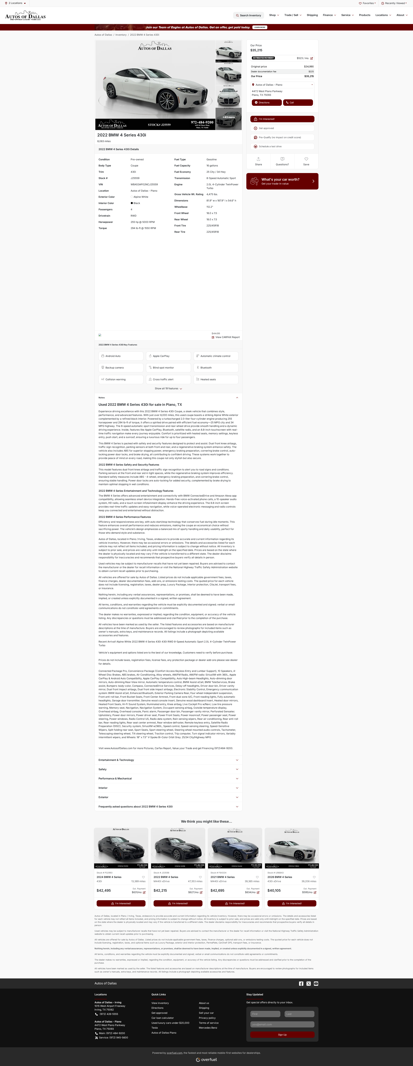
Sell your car (206, 1012)
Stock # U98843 (275, 873)
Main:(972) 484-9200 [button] (112, 1033)
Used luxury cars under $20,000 (170, 1022)
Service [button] (345, 15)
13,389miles (138, 881)
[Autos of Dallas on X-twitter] (307, 983)
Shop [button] (272, 15)
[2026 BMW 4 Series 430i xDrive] (292, 848)
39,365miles (252, 881)
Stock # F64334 (218, 873)
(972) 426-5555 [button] (109, 1014)
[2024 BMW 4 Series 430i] (121, 848)
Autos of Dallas (103, 34)
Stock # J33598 (161, 873)
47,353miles (195, 881)
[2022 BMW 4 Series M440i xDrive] (178, 848)
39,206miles (309, 881)
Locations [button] (382, 15)
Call (292, 102)
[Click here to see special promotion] (206, 27)
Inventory (121, 34)
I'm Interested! (267, 119)
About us (204, 1003)
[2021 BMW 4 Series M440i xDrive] (235, 848)
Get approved (266, 128)
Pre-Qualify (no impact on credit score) (280, 137)
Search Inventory (250, 15)
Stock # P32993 (104, 873)
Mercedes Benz (208, 1027)
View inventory (160, 1003)
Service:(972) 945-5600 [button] (113, 1037)
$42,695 (217, 890)
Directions (264, 102)
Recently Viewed (395, 3)
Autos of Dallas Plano (163, 1032)
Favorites (368, 3)
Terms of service (209, 1022)
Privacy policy (207, 1017)
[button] (17, 3)
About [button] (400, 15)
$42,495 (104, 890)
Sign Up (282, 1034)
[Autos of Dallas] (25, 15)
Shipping (312, 15)
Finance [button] (328, 15)
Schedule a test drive (270, 146)
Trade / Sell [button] (291, 15)
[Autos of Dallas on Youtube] (314, 983)
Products (364, 15)
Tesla (154, 1027)
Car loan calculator (162, 1017)
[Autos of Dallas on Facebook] (300, 983)
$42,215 (160, 890)
